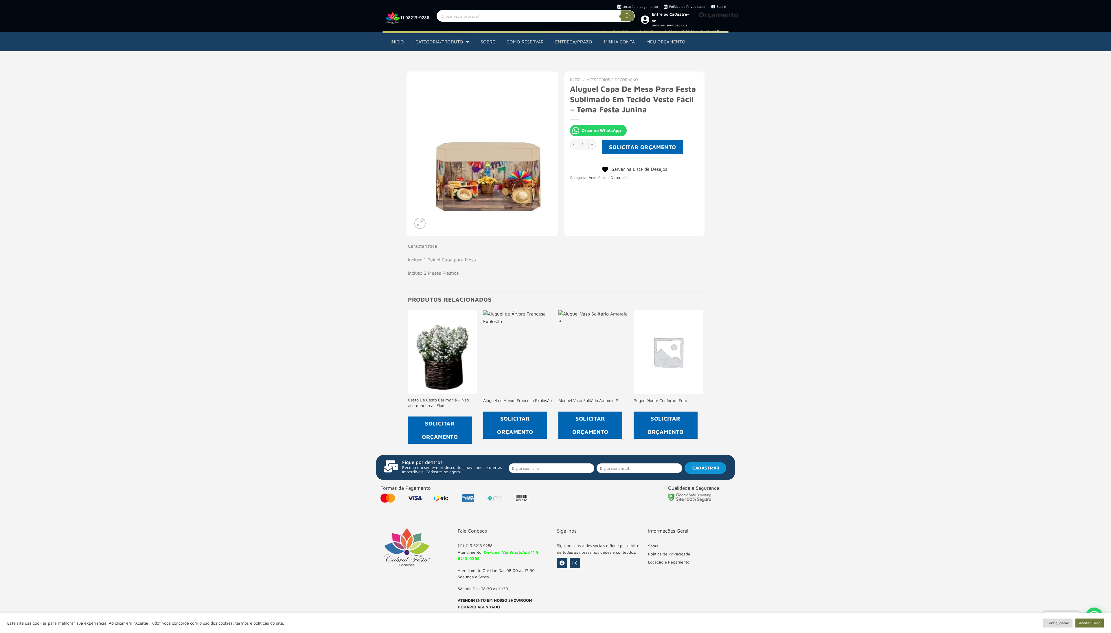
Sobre (653, 545)
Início (575, 79)
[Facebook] (562, 563)
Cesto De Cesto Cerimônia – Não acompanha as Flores (438, 402)
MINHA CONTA (619, 41)
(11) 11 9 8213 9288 (475, 545)
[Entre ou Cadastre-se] (645, 19)
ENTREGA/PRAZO (573, 41)
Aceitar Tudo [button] (1089, 623)
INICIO (397, 41)
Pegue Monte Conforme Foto (660, 400)
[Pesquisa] (627, 16)
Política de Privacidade (669, 553)
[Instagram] (575, 563)
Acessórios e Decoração (612, 79)
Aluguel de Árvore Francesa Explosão (517, 400)
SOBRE (488, 41)
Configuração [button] (1058, 623)
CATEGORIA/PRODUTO (439, 41)
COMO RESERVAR (525, 41)
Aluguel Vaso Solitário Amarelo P (588, 400)
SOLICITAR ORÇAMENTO (642, 147)
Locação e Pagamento (668, 561)
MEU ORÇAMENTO (665, 41)
